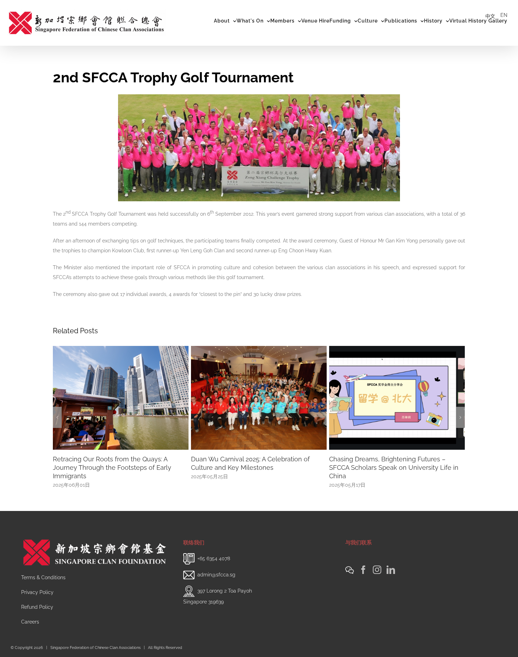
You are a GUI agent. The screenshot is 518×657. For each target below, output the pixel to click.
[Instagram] (377, 570)
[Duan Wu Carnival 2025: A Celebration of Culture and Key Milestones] (121, 397)
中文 (490, 16)
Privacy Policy (37, 592)
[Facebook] (363, 570)
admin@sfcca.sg (216, 574)
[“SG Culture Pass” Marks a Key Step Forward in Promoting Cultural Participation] (397, 397)
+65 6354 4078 (213, 558)
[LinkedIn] (391, 570)
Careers (30, 622)
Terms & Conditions (43, 577)
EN (503, 15)
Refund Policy (37, 607)
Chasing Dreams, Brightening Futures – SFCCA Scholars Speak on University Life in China (255, 467)
